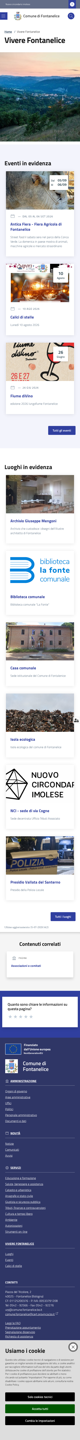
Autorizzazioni (13, 1225)
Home (8, 31)
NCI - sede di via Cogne (29, 810)
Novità (15, 1133)
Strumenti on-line (16, 1231)
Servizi (15, 1167)
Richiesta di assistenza (19, 1336)
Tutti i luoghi (63, 916)
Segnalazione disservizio (20, 1332)
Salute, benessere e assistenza (24, 1184)
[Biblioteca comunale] (40, 570)
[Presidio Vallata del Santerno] (40, 855)
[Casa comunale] (40, 641)
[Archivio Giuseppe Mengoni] (40, 494)
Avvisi (8, 1155)
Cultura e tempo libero (19, 1213)
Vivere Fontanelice (19, 1244)
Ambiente (11, 1219)
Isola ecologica (22, 739)
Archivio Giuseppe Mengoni (33, 520)
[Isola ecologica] (40, 713)
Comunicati (12, 1149)
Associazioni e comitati (26, 965)
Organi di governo (16, 1091)
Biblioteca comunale (27, 596)
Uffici (8, 1103)
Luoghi (9, 1254)
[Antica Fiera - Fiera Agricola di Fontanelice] (40, 190)
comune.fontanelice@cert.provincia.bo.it (30, 1314)
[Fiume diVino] (40, 362)
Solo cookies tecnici (40, 1397)
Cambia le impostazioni (40, 1420)
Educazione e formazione (20, 1178)
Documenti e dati (15, 1121)
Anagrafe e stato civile (19, 1196)
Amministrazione (23, 1081)
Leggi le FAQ (13, 1323)
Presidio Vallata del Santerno (35, 882)
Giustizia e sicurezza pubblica (22, 1202)
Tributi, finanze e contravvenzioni (25, 1208)
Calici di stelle (22, 317)
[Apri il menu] (3, 16)
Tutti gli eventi (62, 430)
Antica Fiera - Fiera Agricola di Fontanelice (36, 226)
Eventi (9, 1260)
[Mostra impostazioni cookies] (76, 720)
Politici (9, 1109)
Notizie (9, 1143)
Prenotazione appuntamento (23, 1327)
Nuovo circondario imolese (18, 4)
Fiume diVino (21, 395)
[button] (71, 16)
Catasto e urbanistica (18, 1190)
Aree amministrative (17, 1097)
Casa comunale (23, 667)
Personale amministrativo (21, 1115)
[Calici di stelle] (40, 283)
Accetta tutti (40, 1409)
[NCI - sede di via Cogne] (40, 784)
